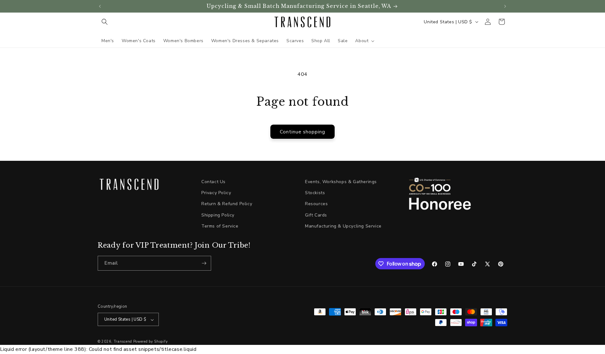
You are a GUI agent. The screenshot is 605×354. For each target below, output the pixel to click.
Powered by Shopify (150, 342)
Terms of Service (220, 226)
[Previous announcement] (100, 6)
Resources (316, 204)
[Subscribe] (204, 263)
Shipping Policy (217, 215)
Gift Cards (316, 215)
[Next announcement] (505, 6)
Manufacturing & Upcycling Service (343, 226)
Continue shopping (302, 132)
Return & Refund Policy (226, 204)
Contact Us (213, 182)
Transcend (123, 342)
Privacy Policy (216, 193)
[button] (105, 22)
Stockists (315, 193)
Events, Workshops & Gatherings (341, 182)
